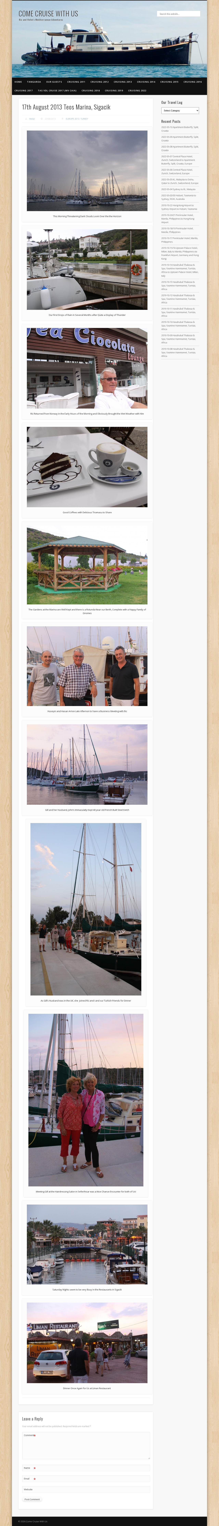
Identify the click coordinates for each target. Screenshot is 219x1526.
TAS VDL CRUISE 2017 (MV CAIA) (57, 90)
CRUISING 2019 (114, 90)
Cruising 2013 (123, 81)
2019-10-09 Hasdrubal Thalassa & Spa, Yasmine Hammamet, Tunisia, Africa (178, 339)
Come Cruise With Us (48, 13)
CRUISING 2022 (137, 90)
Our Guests (54, 81)
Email (30, 1479)
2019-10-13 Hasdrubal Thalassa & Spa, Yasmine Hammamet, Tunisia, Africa (178, 285)
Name (30, 1468)
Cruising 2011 (76, 81)
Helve (32, 118)
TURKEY (84, 118)
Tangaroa (34, 81)
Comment (30, 1435)
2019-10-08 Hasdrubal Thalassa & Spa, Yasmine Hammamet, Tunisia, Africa (178, 352)
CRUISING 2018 (91, 90)
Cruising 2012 (100, 81)
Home (18, 81)
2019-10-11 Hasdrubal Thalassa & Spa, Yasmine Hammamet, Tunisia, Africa (178, 312)
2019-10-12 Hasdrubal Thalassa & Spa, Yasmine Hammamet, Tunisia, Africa (178, 299)
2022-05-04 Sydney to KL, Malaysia (178, 189)
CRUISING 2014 (146, 81)
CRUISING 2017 (24, 90)
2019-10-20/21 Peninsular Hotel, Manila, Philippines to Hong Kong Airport (177, 219)
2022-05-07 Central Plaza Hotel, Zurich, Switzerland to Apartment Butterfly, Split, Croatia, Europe (178, 160)
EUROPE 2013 (72, 118)
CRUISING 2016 (193, 81)
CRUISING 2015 (169, 81)
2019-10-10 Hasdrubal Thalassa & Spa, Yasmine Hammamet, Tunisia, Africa (178, 325)
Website (28, 1489)
